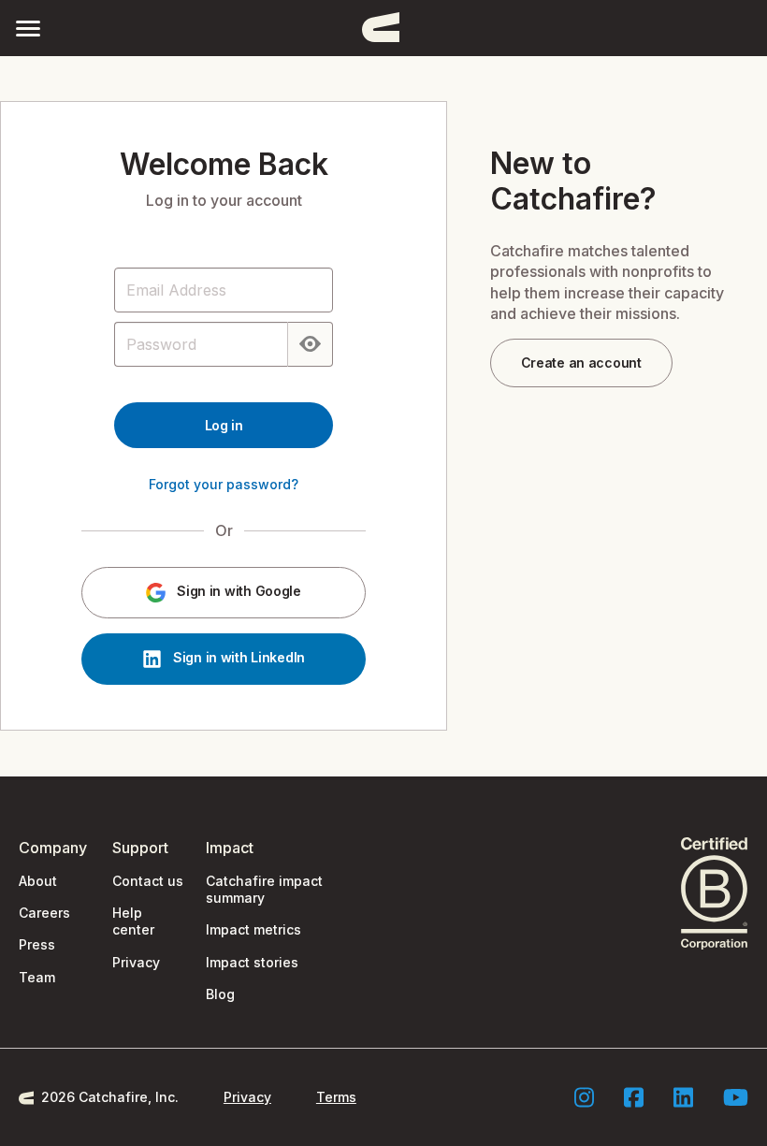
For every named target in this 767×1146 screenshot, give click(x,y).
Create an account (581, 362)
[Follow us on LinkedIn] (683, 1097)
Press (37, 944)
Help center (133, 921)
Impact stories (252, 962)
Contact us (147, 881)
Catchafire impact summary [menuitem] (264, 889)
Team (37, 977)
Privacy (136, 962)
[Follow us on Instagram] (584, 1097)
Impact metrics (253, 929)
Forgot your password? (223, 484)
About (38, 881)
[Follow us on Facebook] (634, 1097)
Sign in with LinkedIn (237, 658)
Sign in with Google (236, 592)
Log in (224, 425)
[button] (28, 27)
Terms (336, 1097)
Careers (44, 913)
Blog (220, 994)
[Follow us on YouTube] (735, 1097)
